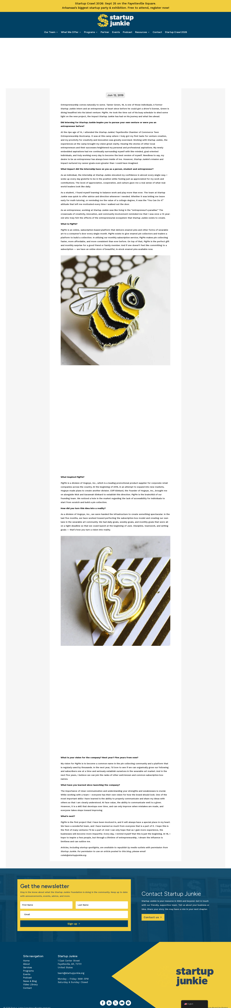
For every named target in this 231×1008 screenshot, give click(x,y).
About (26, 964)
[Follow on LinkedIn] (109, 1003)
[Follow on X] (115, 1003)
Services (27, 967)
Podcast (127, 32)
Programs (89, 32)
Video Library (30, 984)
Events (116, 32)
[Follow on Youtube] (122, 1003)
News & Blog (30, 981)
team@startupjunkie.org (71, 973)
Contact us (151, 917)
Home (26, 960)
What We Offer (69, 32)
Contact (157, 32)
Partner (105, 32)
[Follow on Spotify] (128, 1003)
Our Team (49, 32)
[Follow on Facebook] (102, 1003)
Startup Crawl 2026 (176, 32)
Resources (141, 32)
